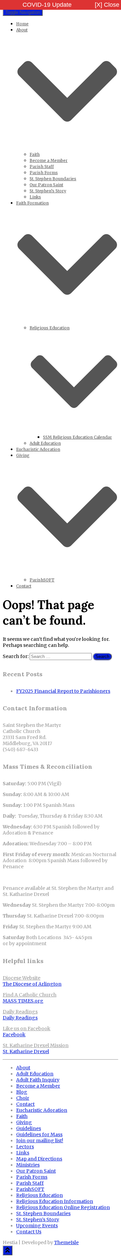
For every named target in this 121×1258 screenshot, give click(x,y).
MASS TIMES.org (23, 1001)
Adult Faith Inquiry (37, 1080)
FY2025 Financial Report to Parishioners (63, 691)
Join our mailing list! (39, 1141)
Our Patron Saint (46, 184)
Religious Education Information (54, 1201)
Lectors (25, 1147)
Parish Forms (44, 172)
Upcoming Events (37, 1226)
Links (35, 196)
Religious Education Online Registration (63, 1207)
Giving (24, 1122)
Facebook (14, 1035)
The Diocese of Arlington (32, 984)
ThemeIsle (66, 1242)
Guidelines (28, 1128)
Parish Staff (42, 166)
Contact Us (28, 1232)
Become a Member (49, 160)
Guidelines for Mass (39, 1134)
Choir (22, 1098)
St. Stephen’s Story (48, 190)
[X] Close (107, 4)
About (23, 1068)
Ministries (28, 1165)
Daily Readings (20, 1018)
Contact (23, 586)
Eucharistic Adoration (38, 449)
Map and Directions (39, 1159)
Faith (35, 154)
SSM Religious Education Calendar (77, 437)
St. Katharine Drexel (26, 1051)
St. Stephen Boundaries (53, 178)
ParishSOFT (42, 579)
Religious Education (39, 1195)
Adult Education (45, 443)
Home (22, 23)
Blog (21, 1092)
